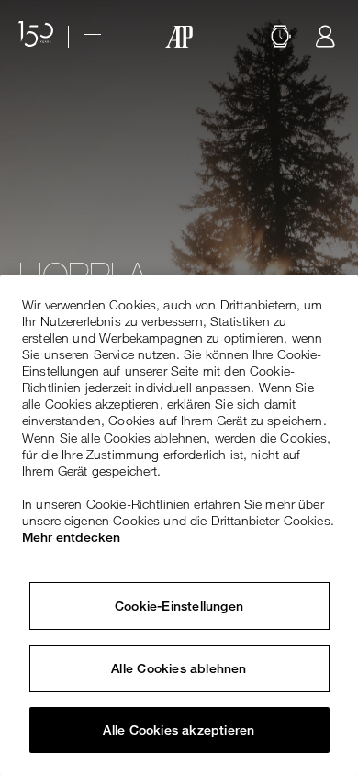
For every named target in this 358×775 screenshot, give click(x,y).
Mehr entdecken (71, 537)
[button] (281, 37)
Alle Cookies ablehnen (178, 668)
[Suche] (281, 37)
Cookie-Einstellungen (179, 606)
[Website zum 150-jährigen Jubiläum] (35, 36)
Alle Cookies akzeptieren (178, 730)
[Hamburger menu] (93, 37)
